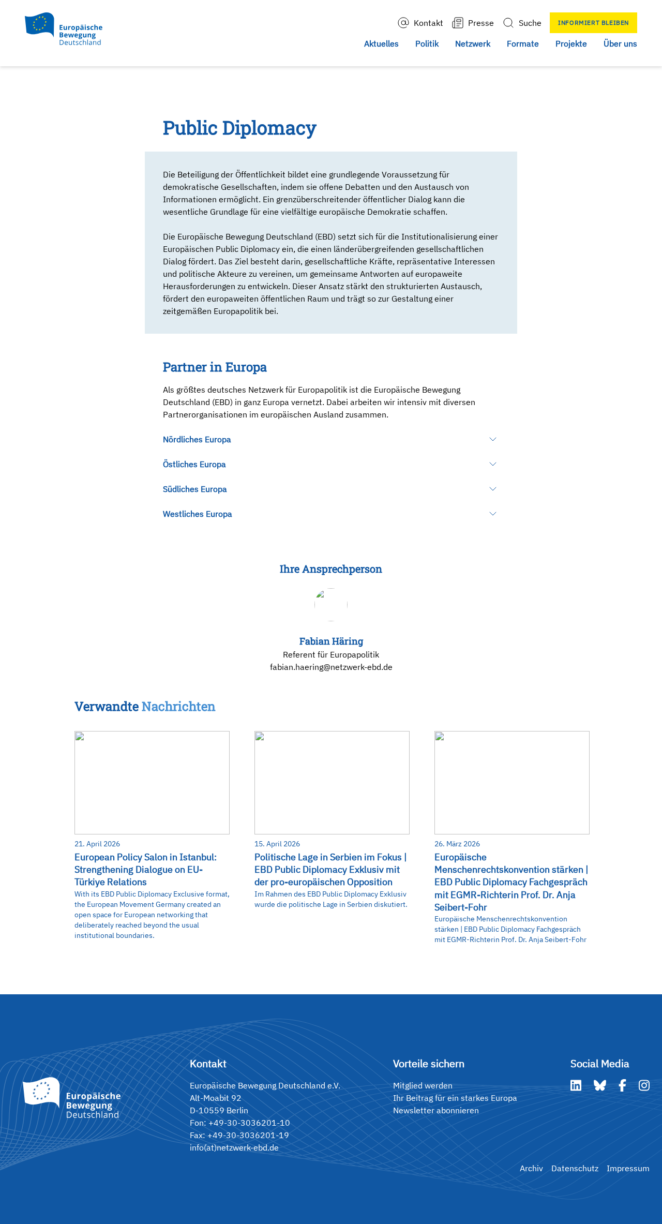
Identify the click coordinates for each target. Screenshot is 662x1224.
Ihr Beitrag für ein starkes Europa (455, 1098)
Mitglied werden (423, 1085)
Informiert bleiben (593, 22)
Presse (481, 23)
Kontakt (428, 23)
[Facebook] (622, 1085)
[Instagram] (644, 1085)
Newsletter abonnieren (436, 1110)
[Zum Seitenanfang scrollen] (632, 1194)
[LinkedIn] (575, 1085)
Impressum (628, 1168)
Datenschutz (574, 1168)
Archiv (531, 1168)
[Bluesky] (600, 1085)
